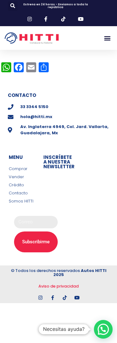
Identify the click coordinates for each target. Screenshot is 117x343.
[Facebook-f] (52, 297)
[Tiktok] (64, 297)
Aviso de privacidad (58, 286)
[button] (12, 6)
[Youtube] (77, 297)
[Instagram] (40, 297)
